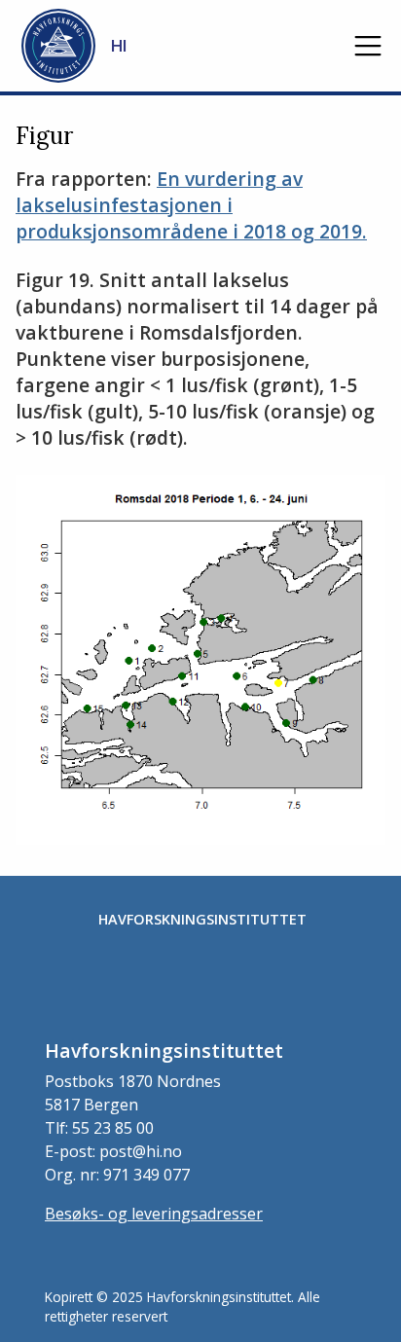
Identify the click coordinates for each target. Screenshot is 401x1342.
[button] (367, 45)
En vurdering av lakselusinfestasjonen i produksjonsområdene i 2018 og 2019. (191, 204)
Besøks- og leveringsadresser (154, 1213)
